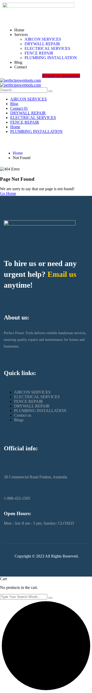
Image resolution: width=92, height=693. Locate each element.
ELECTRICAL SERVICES (47, 48)
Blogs (19, 420)
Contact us (22, 415)
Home (19, 30)
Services (21, 34)
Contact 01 (19, 108)
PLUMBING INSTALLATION (51, 58)
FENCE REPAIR (39, 53)
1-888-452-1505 (17, 498)
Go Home (8, 193)
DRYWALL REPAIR (42, 44)
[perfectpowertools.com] (20, 80)
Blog (18, 62)
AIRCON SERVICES (43, 39)
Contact (20, 67)
